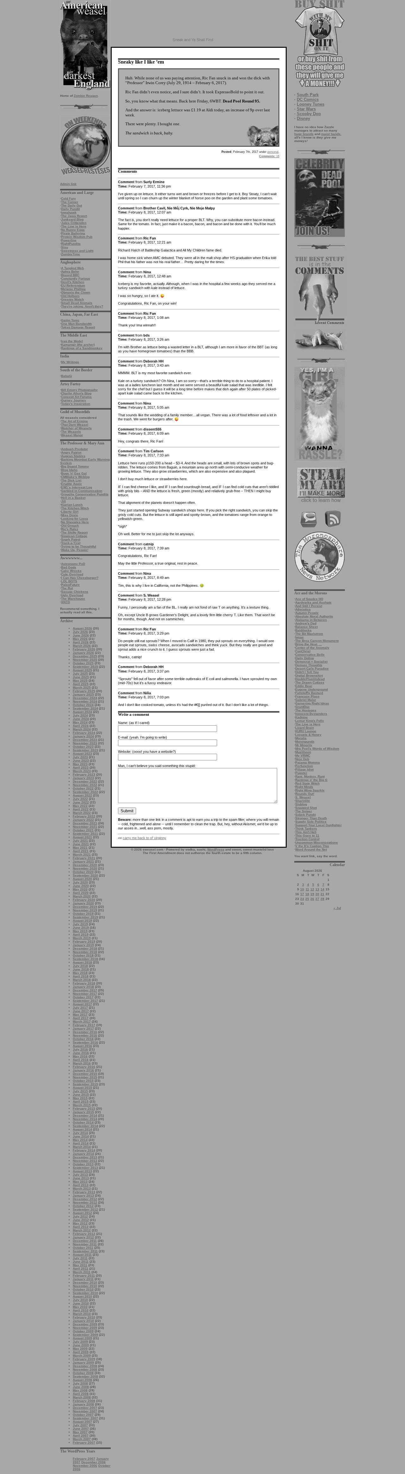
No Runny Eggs (73, 230)
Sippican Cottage (74, 536)
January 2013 (83, 1195)
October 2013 (83, 1164)
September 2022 (85, 792)
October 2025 (83, 663)
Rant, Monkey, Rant (310, 776)
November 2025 (85, 659)
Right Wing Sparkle (310, 790)
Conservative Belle (310, 654)
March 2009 (82, 1355)
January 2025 (83, 694)
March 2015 (82, 1105)
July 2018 (80, 966)
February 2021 (84, 858)
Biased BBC (70, 275)
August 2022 (82, 795)
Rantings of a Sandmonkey (82, 348)
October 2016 (83, 1039)
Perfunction (304, 766)
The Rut (67, 588)
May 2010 (80, 1307)
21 (322, 894)
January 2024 (83, 736)
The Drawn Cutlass (309, 682)
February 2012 (84, 1234)
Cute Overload (72, 574)
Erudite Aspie (71, 484)
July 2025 (80, 673)
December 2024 (85, 698)
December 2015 (85, 1073)
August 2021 (82, 837)
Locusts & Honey (308, 734)
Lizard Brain (304, 727)
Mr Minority (303, 745)
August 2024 (82, 712)
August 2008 (82, 1380)
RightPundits (71, 243)
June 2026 (81, 635)
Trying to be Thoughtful (78, 546)
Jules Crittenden (73, 223)
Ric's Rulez (69, 529)
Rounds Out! (304, 794)
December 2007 (85, 1407)
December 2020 (85, 865)
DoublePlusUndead (310, 679)
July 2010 (80, 1300)
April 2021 (81, 851)
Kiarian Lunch (72, 504)
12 (312, 889)
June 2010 (81, 1303)
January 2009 (83, 1362)
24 (302, 899)
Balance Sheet (306, 627)
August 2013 (82, 1171)
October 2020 (83, 872)
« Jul (337, 908)
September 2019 (85, 917)
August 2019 (82, 920)
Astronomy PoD (73, 564)
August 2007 (82, 1421)
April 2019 (81, 934)
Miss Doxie (69, 515)
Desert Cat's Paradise (312, 668)
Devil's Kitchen (72, 282)
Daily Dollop (304, 658)
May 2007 (80, 1432)
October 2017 (83, 997)
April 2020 (81, 893)
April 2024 (81, 726)
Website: (124, 751)
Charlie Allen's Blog (76, 393)
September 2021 (85, 833)
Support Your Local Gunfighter (318, 825)
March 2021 (82, 854)
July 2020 (80, 882)
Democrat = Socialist (311, 661)
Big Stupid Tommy (75, 466)
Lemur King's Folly (309, 720)
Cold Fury (68, 198)
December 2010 (85, 1282)
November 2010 (85, 1286)
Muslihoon (303, 752)
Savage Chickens (74, 591)
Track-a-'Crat (70, 543)
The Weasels (71, 431)
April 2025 (81, 684)
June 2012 (81, 1220)
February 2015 (84, 1108)
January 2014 (83, 1153)
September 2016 (85, 1042)
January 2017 (83, 1028)
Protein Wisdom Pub (76, 236)
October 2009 (83, 1331)
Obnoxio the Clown (75, 292)
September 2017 (85, 1000)
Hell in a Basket (73, 497)
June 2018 (81, 969)
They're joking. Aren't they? (82, 306)
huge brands (304, 134)
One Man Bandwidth (76, 323)
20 (317, 894)
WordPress (215, 849)
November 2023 (85, 743)
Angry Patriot (71, 452)
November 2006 (85, 1465)
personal (272, 151)
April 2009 (81, 1352)
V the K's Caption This (312, 846)
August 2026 (82, 628)
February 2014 (84, 1150)
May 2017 (80, 1014)
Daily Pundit (70, 209)
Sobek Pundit (305, 814)
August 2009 (82, 1338)
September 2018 (85, 959)
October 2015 (83, 1080)
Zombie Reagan (86, 95)
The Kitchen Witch (75, 508)
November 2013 (85, 1160)
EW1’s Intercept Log (76, 487)
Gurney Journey (73, 400)
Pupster (301, 773)
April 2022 (81, 809)
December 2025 (85, 656)
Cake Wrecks (71, 571)
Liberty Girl (69, 511)
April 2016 (81, 1060)
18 (307, 894)
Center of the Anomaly (312, 647)
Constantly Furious (75, 278)
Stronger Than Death (311, 818)
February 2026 (84, 649)
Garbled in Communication (81, 490)
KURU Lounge (305, 731)
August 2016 (82, 1046)
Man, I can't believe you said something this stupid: (157, 766)
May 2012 (80, 1223)
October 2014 (83, 1122)
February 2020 (84, 899)
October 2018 (83, 955)
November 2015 (85, 1077)
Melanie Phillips (73, 289)
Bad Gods (68, 567)
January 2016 (83, 1070)
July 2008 (80, 1383)
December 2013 (85, 1157)
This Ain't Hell (305, 832)
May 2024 (80, 722)
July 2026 (80, 632)
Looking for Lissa (74, 518)
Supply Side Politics (311, 821)
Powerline (69, 240)
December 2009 (85, 1324)
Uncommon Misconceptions (316, 842)
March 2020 (82, 896)
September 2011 (85, 1251)
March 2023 (82, 771)
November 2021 (85, 826)
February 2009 (84, 1359)
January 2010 (83, 1320)
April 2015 (81, 1101)
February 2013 (84, 1192)
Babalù (66, 376)
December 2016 (85, 1032)
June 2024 (81, 719)
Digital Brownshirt (309, 675)
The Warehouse (73, 598)
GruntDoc (302, 707)
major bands (330, 134)
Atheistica (303, 609)
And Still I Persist (308, 606)
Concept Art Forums (76, 397)
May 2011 (80, 1265)
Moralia (301, 738)
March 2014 (82, 1147)
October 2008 (83, 1373)
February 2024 (84, 732)
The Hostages (305, 710)
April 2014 (81, 1143)
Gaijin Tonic (70, 320)
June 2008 (81, 1387)
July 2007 (80, 1425)
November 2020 (85, 868)
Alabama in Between (311, 620)
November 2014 (85, 1119)
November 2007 (85, 1411)
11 (307, 889)
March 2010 (82, 1314)
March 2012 (82, 1230)
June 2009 (81, 1345)
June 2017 (81, 1011)
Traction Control (307, 839)
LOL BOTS (69, 581)
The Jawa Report (74, 216)
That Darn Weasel (74, 424)
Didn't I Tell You (307, 672)
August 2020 (82, 879)
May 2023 (80, 764)
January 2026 (83, 652)
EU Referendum (73, 285)
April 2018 (81, 976)
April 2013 (81, 1185)
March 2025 (82, 687)
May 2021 (80, 847)
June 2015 (81, 1094)
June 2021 (81, 844)
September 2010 (85, 1293)
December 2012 (85, 1199)
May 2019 (80, 931)
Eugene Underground (311, 689)
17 (302, 894)
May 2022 (80, 806)
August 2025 (82, 670)
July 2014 (80, 1133)
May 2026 (80, 639)
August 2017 (82, 1004)
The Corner (69, 202)
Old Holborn (70, 296)
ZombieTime (70, 254)
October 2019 (83, 913)
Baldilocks (303, 630)
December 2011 (85, 1240)
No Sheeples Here (75, 522)
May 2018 (80, 973)
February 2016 (84, 1066)
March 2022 (82, 812)
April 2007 (81, 1435)
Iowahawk (69, 212)
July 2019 (80, 924)
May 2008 (80, 1390)
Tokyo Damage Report (78, 327)
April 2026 (81, 642)
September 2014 (85, 1126)
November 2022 (85, 785)
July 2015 (80, 1091)
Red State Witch (307, 783)
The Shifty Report (74, 532)
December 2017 (85, 990)
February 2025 (84, 691)
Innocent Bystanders (311, 713)
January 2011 (83, 1279)
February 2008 (84, 1401)
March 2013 (82, 1188)
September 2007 (85, 1418)
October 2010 (83, 1289)
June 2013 (81, 1178)
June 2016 (81, 1053)
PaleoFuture (70, 584)
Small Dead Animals (76, 303)
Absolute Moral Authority (314, 616)
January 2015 (83, 1112)
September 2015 (85, 1084)
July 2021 (80, 840)
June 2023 (81, 760)
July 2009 (80, 1341)
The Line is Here (73, 226)
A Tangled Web (72, 268)
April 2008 (81, 1394)
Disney (303, 118)
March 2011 (81, 1272)
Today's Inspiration (75, 404)
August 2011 (82, 1254)
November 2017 (85, 993)
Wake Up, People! (74, 550)
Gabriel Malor (305, 700)
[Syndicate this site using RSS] (333, 526)
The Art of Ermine (74, 421)
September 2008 (85, 1376)
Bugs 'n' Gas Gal (74, 473)
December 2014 (85, 1115)
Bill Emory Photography (79, 390)
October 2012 (83, 1206)
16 (269, 156)
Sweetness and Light (77, 250)
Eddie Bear (303, 686)
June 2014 (81, 1136)
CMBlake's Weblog (75, 477)
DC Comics (308, 99)
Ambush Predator (74, 449)
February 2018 (84, 983)
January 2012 (83, 1237)
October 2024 (83, 705)
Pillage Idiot (304, 769)
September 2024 (85, 708)
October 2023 (83, 746)
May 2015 (80, 1098)
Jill (63, 501)
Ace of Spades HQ (309, 599)
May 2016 (80, 1056)
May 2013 (80, 1181)
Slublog (301, 804)
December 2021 (85, 823)
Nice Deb (302, 759)
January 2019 (83, 945)
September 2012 (85, 1209)
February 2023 (84, 774)
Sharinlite (302, 800)
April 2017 (81, 1018)
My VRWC (302, 755)
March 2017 (82, 1021)
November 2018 (85, 952)
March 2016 (82, 1063)
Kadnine (301, 717)
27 (317, 899)
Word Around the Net (311, 849)
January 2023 (83, 778)
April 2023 (81, 767)
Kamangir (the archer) (78, 344)
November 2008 (85, 1369)
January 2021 (83, 861)
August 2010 (82, 1296)
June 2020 (81, 886)
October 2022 (83, 788)
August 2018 (82, 962)
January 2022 (83, 819)
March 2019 (82, 938)
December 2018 (85, 948)
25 (307, 899)
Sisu (64, 247)
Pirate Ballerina (73, 233)
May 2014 (80, 1140)
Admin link (68, 184)
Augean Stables (73, 456)
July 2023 (80, 757)
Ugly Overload (72, 595)
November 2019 (85, 910)
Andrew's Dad (305, 623)
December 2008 (85, 1366)
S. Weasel (303, 797)
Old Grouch (70, 525)
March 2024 (82, 729)
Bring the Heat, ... (308, 644)
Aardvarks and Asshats (313, 602)
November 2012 (85, 1202)
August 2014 (82, 1129)
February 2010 (84, 1317)
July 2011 (80, 1258)
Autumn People (307, 613)
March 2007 (82, 1439)
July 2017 (80, 1007)
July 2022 (80, 799)
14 (322, 889)
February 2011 (84, 1275)
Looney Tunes (310, 104)
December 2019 (85, 906)
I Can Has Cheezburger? (79, 577)
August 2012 (82, 1213)
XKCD (65, 602)
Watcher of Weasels (76, 428)
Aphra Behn (70, 271)
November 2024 (85, 701)
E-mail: (123, 737)
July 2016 (80, 1049)
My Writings (70, 362)
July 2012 (80, 1216)
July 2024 (80, 715)
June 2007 (81, 1428)
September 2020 (85, 875)
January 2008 (83, 1404)
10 (302, 889)
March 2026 (82, 645)
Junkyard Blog (72, 219)
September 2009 (85, 1334)
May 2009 (80, 1348)
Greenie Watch (72, 299)
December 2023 (85, 739)
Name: (123, 723)
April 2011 (80, 1268)
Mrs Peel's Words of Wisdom (317, 748)
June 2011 (81, 1261)
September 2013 (85, 1167)
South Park (308, 94)
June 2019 (81, 927)
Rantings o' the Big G (311, 780)
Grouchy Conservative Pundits (85, 494)
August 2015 (82, 1087)
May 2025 (80, 680)
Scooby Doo (309, 113)
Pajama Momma (307, 762)
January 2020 (83, 903)
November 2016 (85, 1035)
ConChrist (302, 651)
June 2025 (81, 677)
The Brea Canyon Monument (317, 640)
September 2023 (85, 750)
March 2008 (82, 1397)
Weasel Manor (72, 435)
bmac (299, 637)
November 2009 (85, 1327)
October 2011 (83, 1247)
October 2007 (83, 1414)
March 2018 (82, 980)
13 (317, 889)
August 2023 (82, 753)
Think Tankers (306, 828)
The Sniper (303, 811)
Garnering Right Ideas (312, 703)
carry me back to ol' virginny (144, 838)
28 (322, 899)
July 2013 (80, 1174)
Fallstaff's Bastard (309, 693)
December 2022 (85, 781)
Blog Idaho (69, 470)
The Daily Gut (71, 205)
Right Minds (304, 787)
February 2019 (84, 941)
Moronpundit (304, 741)
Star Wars (306, 109)
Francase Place (307, 696)
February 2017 (84, 1025)
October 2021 (83, 830)
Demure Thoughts (308, 665)
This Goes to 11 (307, 835)
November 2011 (85, 1244)
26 (312, 899)
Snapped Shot (306, 807)
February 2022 (84, 816)
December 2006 (93, 1462)
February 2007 (84, 1442)
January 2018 (83, 986)
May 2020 (80, 889)
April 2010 (81, 1310)
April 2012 (81, 1227)
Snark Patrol (70, 539)
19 (312, 894)
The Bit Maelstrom (309, 633)
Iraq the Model (72, 341)
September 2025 (85, 666)
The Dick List (71, 480)
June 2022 (81, 802)
